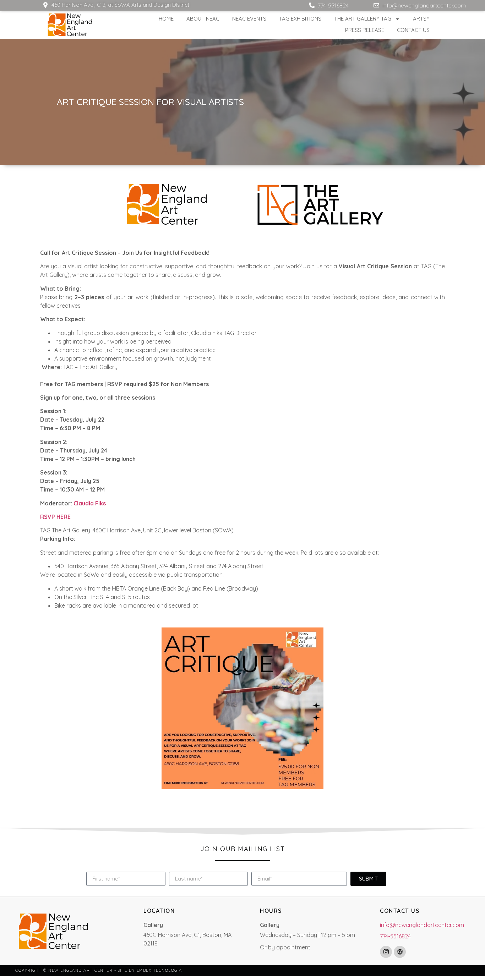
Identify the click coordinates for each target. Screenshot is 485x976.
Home (166, 18)
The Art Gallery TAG (362, 18)
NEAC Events (249, 18)
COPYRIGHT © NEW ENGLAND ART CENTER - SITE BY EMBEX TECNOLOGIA (98, 970)
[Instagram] (386, 952)
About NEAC (202, 18)
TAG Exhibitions (300, 18)
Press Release (364, 30)
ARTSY (421, 18)
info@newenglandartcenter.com (422, 924)
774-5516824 (395, 936)
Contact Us (413, 30)
